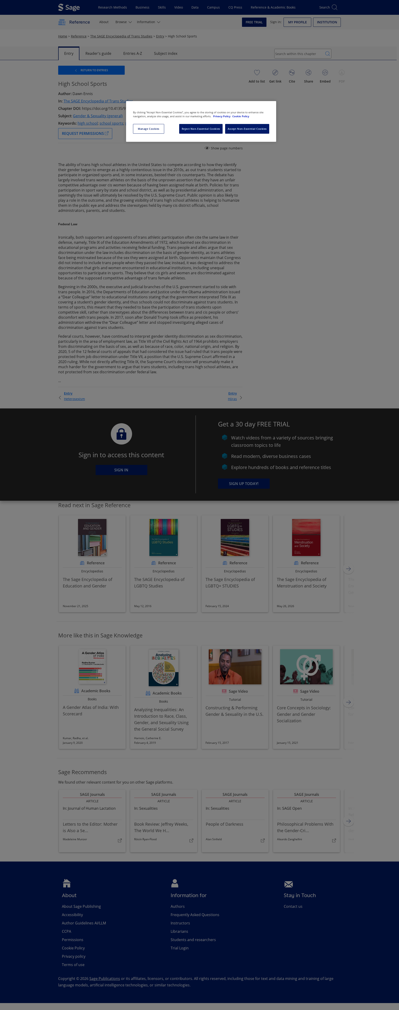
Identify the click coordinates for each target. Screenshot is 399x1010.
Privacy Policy (222, 116)
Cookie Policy (240, 116)
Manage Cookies (148, 128)
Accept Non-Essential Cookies (247, 128)
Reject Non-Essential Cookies (201, 128)
